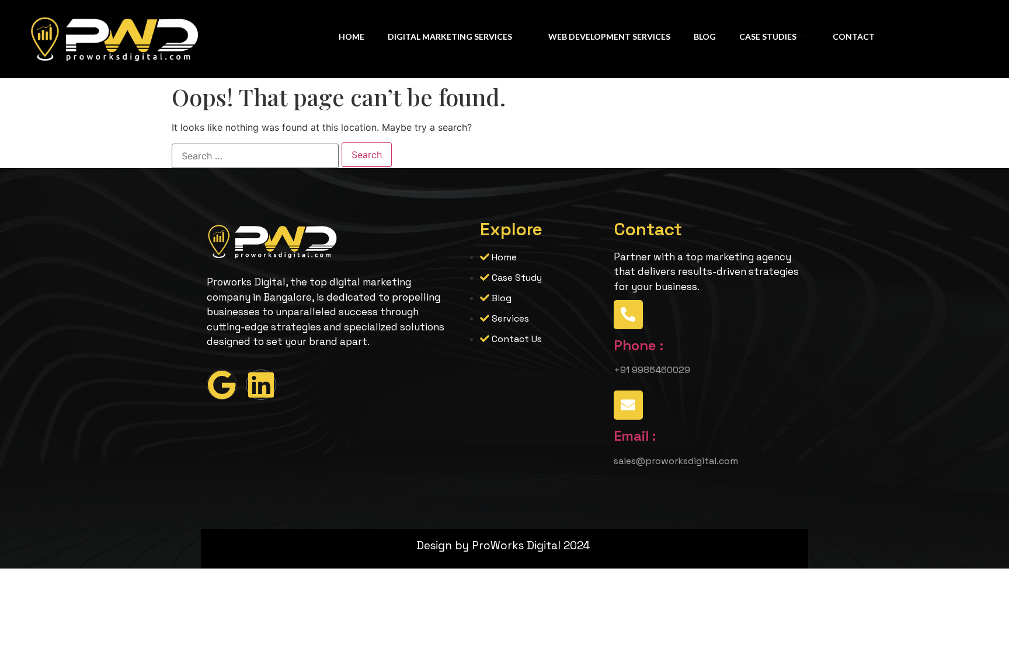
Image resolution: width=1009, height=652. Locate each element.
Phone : (638, 345)
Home (351, 36)
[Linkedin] (261, 384)
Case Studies (767, 36)
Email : (635, 436)
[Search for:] (255, 156)
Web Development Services (609, 36)
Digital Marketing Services (450, 36)
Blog (705, 36)
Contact (854, 36)
